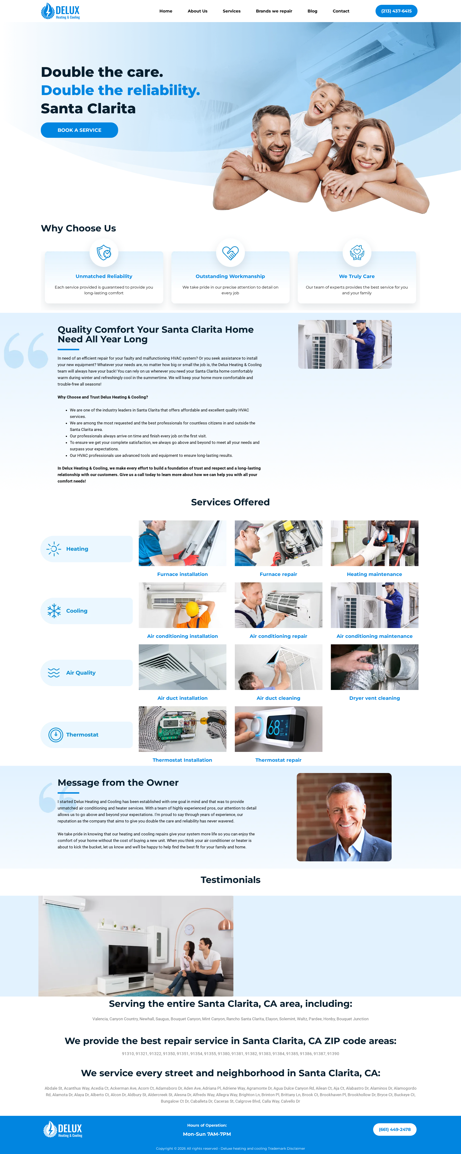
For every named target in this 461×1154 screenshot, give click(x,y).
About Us (197, 11)
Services (232, 11)
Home (165, 11)
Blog (312, 11)
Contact (341, 11)
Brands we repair (274, 11)
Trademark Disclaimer (286, 1148)
